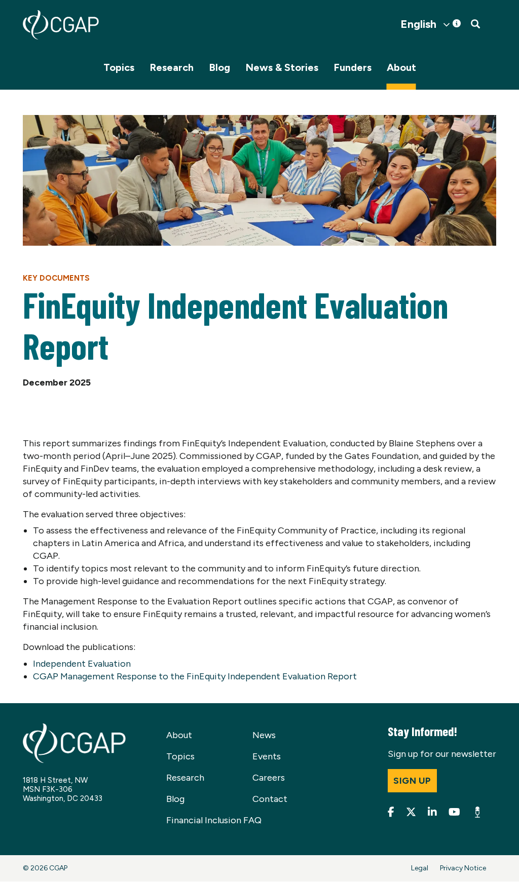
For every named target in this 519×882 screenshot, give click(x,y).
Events (266, 756)
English (418, 24)
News (264, 735)
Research (172, 67)
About (401, 67)
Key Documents (56, 278)
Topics (118, 67)
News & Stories (281, 67)
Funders (352, 67)
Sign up (412, 780)
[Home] (61, 25)
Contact (269, 798)
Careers (268, 777)
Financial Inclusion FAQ (214, 820)
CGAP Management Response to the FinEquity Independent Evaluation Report (195, 676)
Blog (219, 67)
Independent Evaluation (82, 663)
